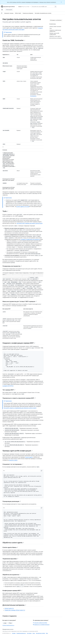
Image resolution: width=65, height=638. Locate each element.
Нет (11, 623)
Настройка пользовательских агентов (43, 13)
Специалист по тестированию (12, 464)
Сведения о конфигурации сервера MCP (18, 343)
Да (5, 623)
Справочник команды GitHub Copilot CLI (15, 610)
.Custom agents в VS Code (22, 206)
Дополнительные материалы (14, 605)
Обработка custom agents (12, 543)
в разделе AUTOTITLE (8, 385)
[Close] (61, 2)
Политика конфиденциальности (8, 625)
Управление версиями (10, 558)
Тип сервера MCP (8, 390)
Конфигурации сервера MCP (12, 590)
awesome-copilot (13, 460)
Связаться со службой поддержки (41, 624)
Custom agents (29, 457)
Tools (5, 211)
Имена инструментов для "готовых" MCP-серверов (19, 301)
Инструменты (33, 95)
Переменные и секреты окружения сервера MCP (18, 398)
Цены (33, 633)
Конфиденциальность (21, 633)
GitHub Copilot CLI (9, 608)
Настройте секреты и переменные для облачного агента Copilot (20, 408)
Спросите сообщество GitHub (40, 622)
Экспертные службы (40, 633)
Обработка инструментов (11, 574)
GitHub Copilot (18, 13)
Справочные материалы (28, 13)
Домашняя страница (8, 13)
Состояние (29, 633)
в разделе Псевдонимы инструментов (30, 239)
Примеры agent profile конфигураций (17, 451)
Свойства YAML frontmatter (13, 40)
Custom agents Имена (9, 547)
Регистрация (9, 9)
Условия (13, 633)
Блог (47, 633)
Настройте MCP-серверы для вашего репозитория (29, 223)
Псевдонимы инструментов (11, 266)
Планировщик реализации (11, 501)
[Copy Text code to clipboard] (41, 471)
